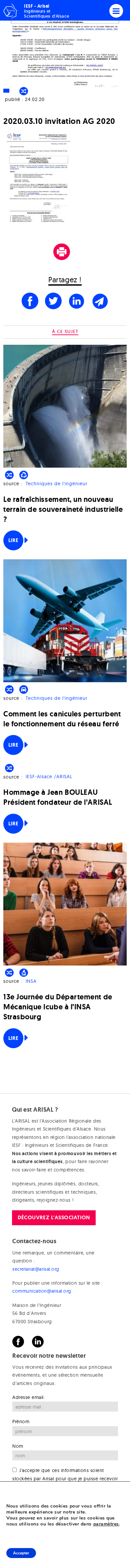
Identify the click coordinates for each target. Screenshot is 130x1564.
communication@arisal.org (41, 1291)
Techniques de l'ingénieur (56, 484)
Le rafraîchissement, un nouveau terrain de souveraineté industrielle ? (63, 509)
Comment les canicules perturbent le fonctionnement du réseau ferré (62, 719)
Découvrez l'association (54, 1217)
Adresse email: (28, 1397)
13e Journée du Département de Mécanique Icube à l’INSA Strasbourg (57, 1007)
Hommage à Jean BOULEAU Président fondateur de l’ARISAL (57, 797)
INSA (31, 981)
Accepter (21, 1553)
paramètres (106, 1524)
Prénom (20, 1422)
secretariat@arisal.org (35, 1269)
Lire (13, 540)
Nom (17, 1446)
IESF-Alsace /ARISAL (49, 777)
